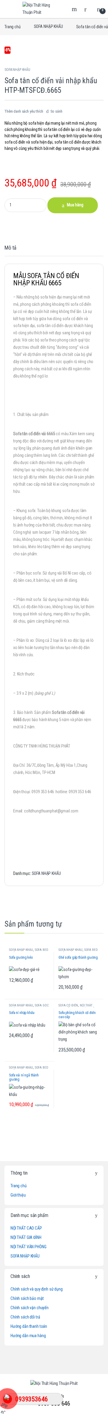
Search (75, 9)
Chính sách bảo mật (27, 1298)
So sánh (56, 111)
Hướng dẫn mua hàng (28, 1335)
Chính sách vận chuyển (29, 1307)
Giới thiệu (18, 1195)
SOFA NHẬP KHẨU (48, 26)
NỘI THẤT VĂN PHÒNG (28, 1246)
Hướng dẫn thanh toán (28, 1326)
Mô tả (10, 248)
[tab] (10, 250)
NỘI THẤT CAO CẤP (26, 1228)
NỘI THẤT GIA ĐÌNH (25, 1237)
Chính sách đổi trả (25, 1317)
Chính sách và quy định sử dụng (36, 1289)
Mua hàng (75, 204)
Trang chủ (12, 26)
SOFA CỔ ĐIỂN (68, 1005)
